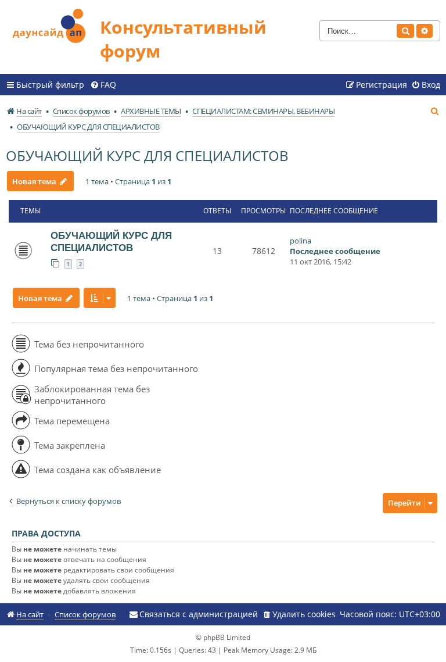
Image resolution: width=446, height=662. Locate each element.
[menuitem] (103, 84)
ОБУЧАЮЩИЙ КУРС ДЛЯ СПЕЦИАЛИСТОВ (147, 155)
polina (300, 240)
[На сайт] (53, 24)
